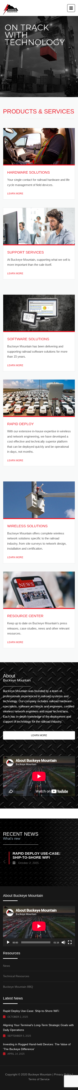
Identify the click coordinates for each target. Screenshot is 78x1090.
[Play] (8, 942)
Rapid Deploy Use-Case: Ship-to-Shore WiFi (31, 1010)
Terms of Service (39, 1079)
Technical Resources (16, 976)
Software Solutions (28, 339)
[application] (39, 926)
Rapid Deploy (20, 424)
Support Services (25, 252)
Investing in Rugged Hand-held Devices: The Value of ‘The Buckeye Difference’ (37, 1047)
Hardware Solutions (28, 172)
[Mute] (63, 942)
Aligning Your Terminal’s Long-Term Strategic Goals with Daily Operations (38, 1027)
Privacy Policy (62, 1074)
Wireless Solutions (27, 526)
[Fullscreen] (70, 942)
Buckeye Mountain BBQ (18, 986)
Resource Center (25, 616)
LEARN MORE (15, 193)
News (6, 965)
